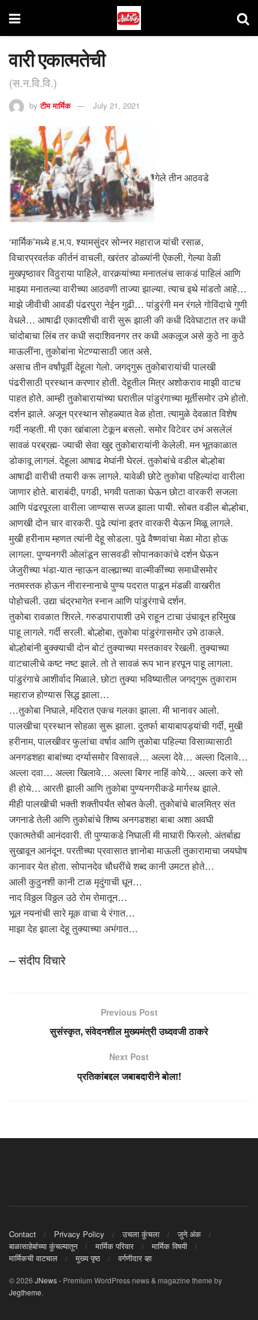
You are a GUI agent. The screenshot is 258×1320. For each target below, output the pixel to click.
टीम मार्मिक (55, 105)
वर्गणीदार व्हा (135, 1258)
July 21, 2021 (116, 105)
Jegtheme (25, 1292)
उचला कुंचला (141, 1234)
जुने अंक (189, 1234)
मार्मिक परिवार (114, 1246)
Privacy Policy (79, 1234)
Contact (22, 1234)
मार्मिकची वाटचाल (33, 1258)
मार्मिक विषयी (169, 1246)
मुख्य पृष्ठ (88, 1258)
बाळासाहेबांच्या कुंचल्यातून (43, 1246)
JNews (46, 1280)
